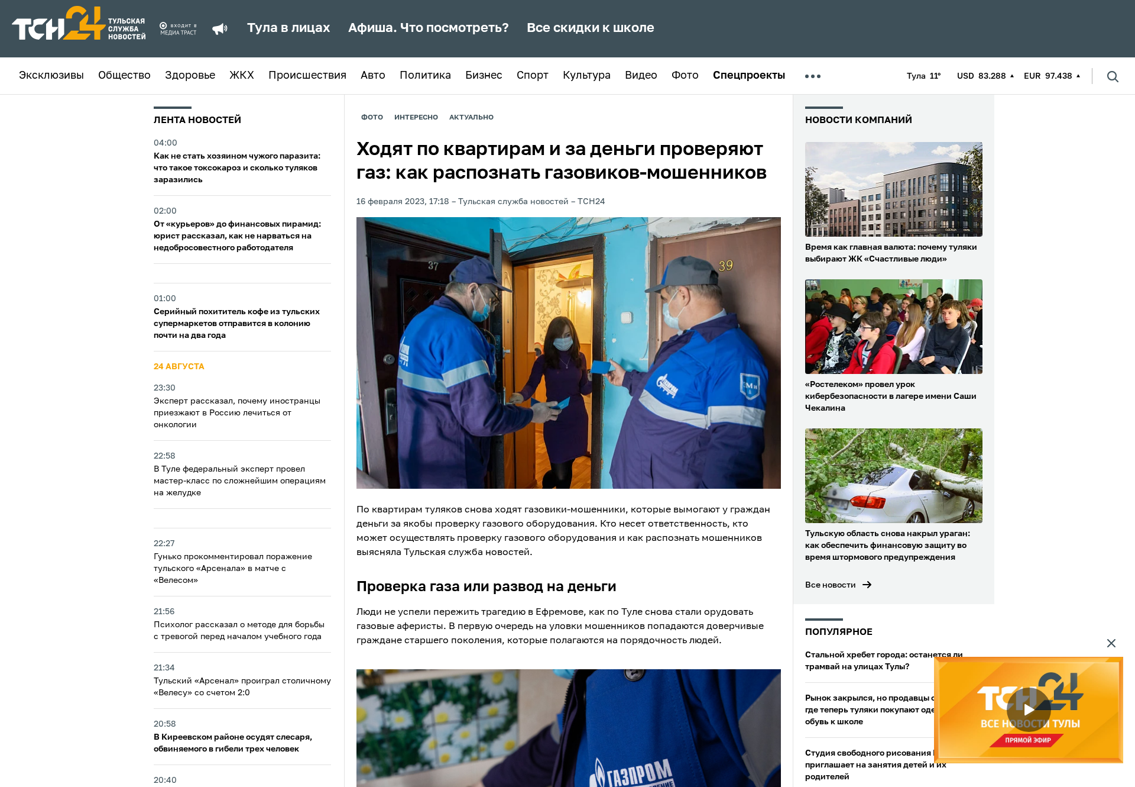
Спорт (533, 75)
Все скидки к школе (590, 28)
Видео (641, 75)
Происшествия (307, 75)
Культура (587, 75)
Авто (373, 75)
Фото (685, 75)
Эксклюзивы (51, 75)
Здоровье (190, 75)
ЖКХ (241, 75)
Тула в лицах (288, 28)
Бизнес (483, 75)
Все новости (830, 585)
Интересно (416, 117)
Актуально (471, 117)
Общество (124, 75)
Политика (425, 75)
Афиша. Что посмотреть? (428, 28)
